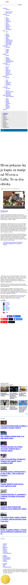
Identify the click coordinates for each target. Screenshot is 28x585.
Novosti (4, 14)
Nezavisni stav (6, 127)
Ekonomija (5, 45)
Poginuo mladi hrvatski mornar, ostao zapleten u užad (12, 485)
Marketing (5, 556)
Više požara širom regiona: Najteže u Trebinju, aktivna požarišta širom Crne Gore (13, 519)
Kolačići (5, 560)
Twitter (4, 564)
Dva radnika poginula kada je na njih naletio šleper (12, 437)
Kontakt (4, 555)
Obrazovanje (5, 119)
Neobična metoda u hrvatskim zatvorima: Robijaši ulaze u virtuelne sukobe (11, 449)
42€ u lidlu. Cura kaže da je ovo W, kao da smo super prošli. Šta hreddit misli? (13, 243)
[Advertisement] (14, 146)
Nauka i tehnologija (7, 95)
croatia (5, 244)
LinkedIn (7, 309)
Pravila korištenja (6, 557)
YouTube (5, 321)
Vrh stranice (4, 541)
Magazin (5, 76)
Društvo (4, 118)
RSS (4, 565)
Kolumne (5, 126)
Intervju (4, 125)
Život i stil (5, 63)
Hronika (5, 122)
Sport (4, 30)
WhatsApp (7, 308)
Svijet (4, 121)
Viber (6, 305)
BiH (4, 115)
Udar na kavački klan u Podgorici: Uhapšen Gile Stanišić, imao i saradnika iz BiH (13, 461)
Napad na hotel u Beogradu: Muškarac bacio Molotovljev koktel (13, 508)
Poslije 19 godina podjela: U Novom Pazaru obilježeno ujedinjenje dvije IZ (14, 532)
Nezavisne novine (4, 210)
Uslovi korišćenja (6, 558)
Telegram (7, 306)
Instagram (5, 319)
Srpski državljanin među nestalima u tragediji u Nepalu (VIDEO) (14, 427)
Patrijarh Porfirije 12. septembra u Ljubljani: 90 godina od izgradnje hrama (13, 496)
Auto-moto (5, 87)
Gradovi (5, 116)
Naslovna (5, 8)
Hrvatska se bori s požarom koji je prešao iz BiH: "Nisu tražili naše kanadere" (13, 473)
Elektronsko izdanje (7, 567)
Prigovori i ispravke (5, 383)
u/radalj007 (19, 243)
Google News (18, 319)
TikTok (12, 321)
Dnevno (18, 297)
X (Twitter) (7, 304)
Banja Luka (5, 123)
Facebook (7, 302)
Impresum (5, 561)
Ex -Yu (4, 120)
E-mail (6, 312)
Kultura (4, 54)
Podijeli (3, 300)
